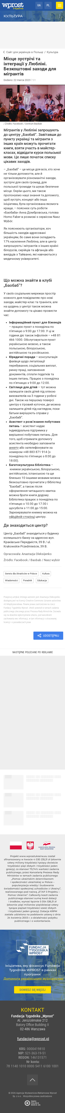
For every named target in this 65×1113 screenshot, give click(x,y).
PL (48, 5)
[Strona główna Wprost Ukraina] (12, 5)
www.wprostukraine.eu (33, 856)
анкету (14, 447)
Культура (13, 16)
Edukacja (42, 580)
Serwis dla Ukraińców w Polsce (21, 573)
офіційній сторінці (22, 516)
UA (39, 5)
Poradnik (27, 580)
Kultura (45, 573)
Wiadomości (11, 580)
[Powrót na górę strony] (32, 1080)
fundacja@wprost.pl (32, 1039)
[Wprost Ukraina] (3, 52)
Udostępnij (51, 635)
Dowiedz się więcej (33, 990)
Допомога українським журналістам (33, 978)
